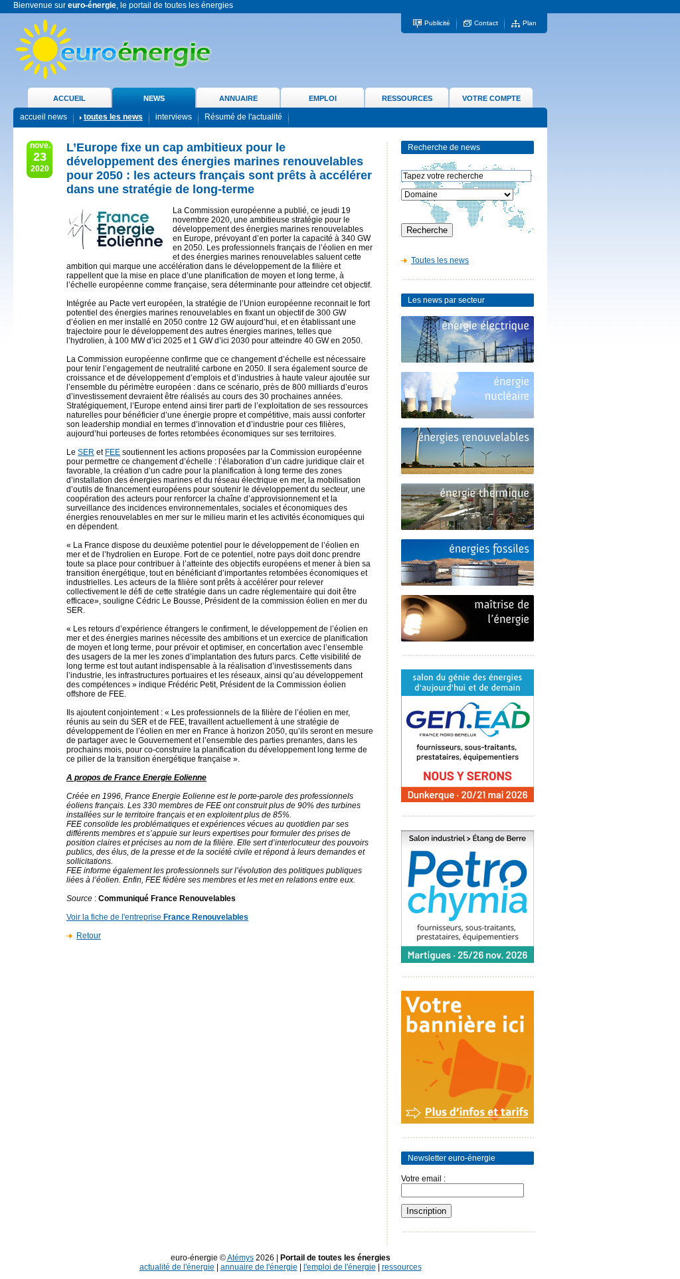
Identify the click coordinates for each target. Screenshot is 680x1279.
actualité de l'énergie (176, 1267)
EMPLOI (323, 98)
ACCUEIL (69, 98)
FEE (112, 452)
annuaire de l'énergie (259, 1267)
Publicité (437, 23)
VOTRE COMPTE (491, 98)
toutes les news (113, 117)
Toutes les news (440, 260)
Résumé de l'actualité (243, 117)
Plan (530, 23)
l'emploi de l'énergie (339, 1267)
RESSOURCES (407, 98)
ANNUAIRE (238, 98)
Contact (486, 23)
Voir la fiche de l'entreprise (157, 917)
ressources (402, 1267)
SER (86, 452)
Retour (88, 935)
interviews (173, 117)
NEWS (154, 98)
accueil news (43, 117)
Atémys (240, 1257)
